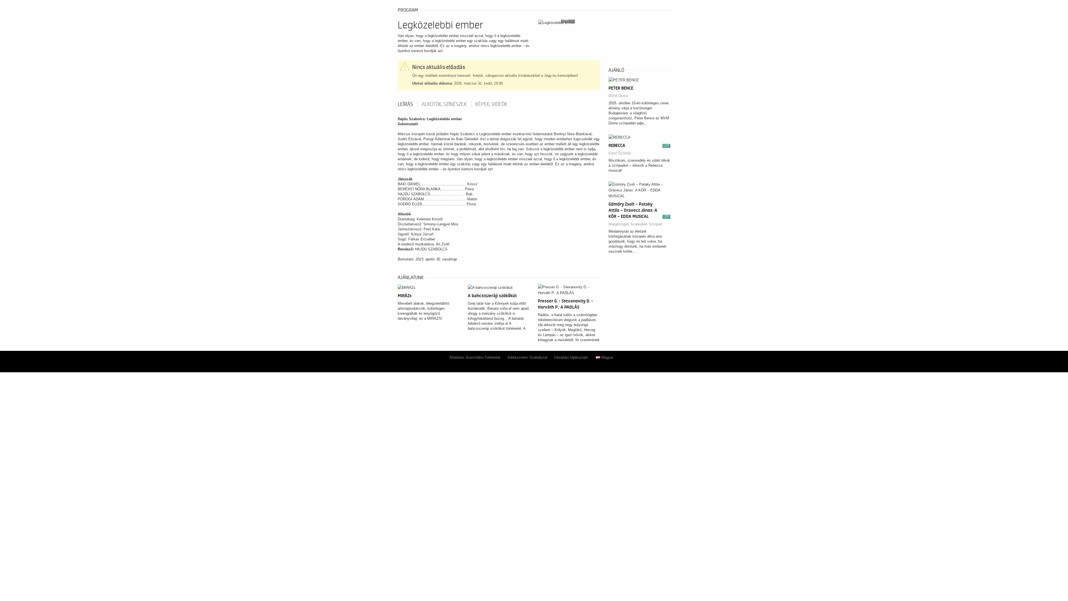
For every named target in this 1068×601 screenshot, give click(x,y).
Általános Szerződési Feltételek (475, 357)
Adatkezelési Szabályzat (527, 357)
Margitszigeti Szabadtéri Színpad (635, 224)
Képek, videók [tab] (491, 104)
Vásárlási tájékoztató (571, 357)
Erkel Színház (620, 153)
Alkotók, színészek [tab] (444, 104)
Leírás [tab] (405, 104)
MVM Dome (618, 96)
